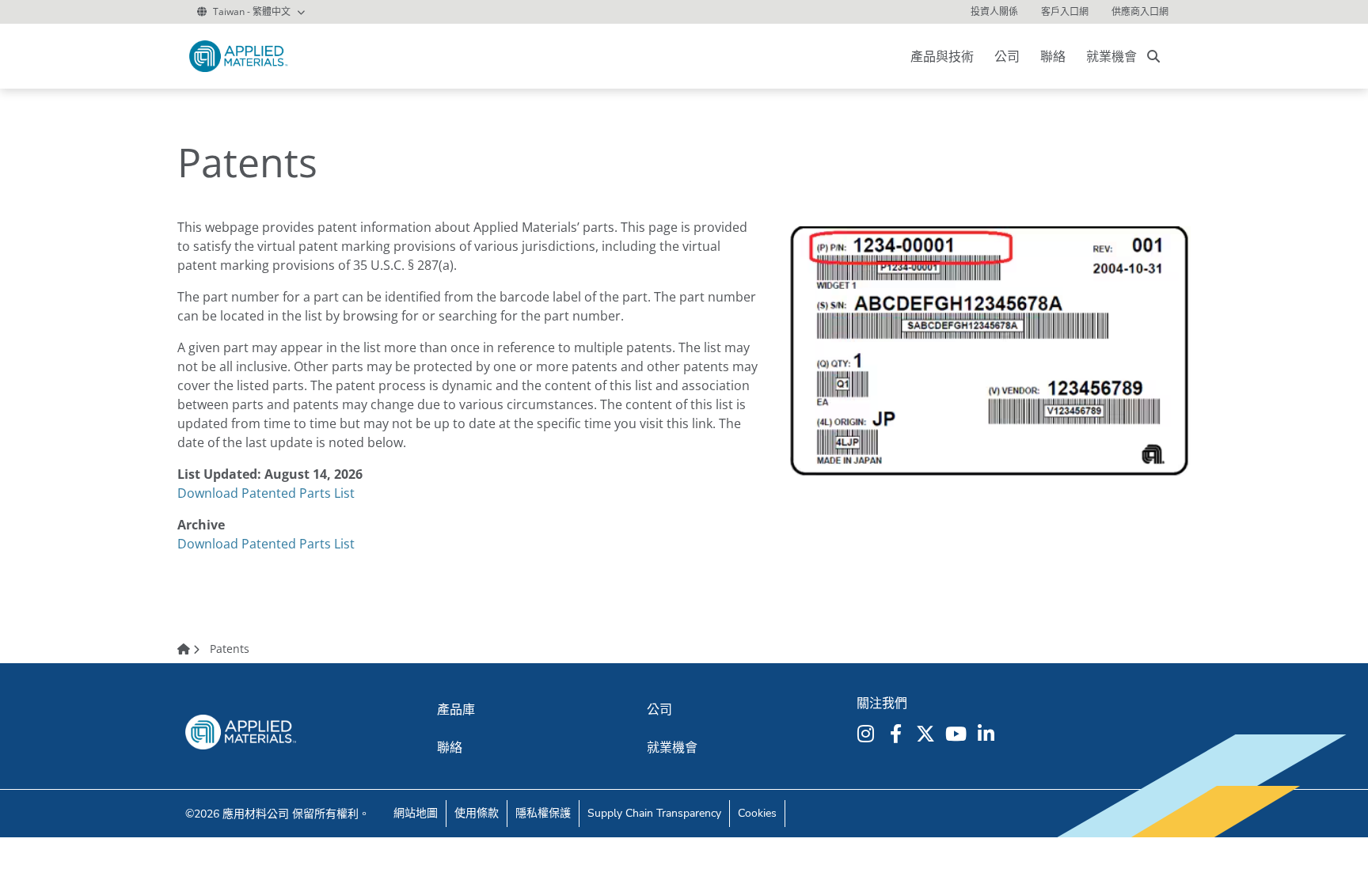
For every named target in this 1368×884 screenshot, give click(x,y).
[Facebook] (898, 734)
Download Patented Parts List (266, 493)
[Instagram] (868, 734)
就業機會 (1111, 56)
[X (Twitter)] (928, 734)
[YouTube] (958, 734)
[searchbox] (1153, 56)
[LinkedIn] (988, 734)
